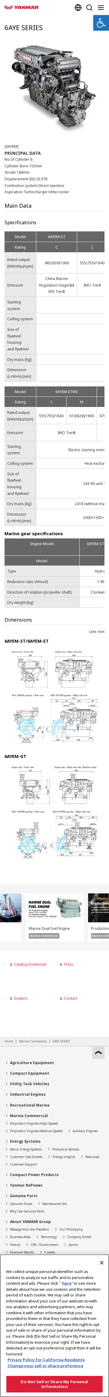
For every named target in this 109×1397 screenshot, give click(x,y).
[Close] (101, 1262)
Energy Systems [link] (25, 1141)
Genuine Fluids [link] (21, 1204)
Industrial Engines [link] (28, 1094)
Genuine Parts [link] (24, 1195)
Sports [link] (73, 1245)
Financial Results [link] (22, 1252)
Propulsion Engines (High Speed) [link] (34, 1123)
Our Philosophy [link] (71, 1229)
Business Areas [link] (20, 1237)
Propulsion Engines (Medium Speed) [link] (36, 1131)
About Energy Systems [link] (26, 1149)
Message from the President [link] (29, 1229)
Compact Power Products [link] (34, 1174)
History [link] (15, 1245)
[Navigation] (102, 7)
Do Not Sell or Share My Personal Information (54, 1384)
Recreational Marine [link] (30, 1105)
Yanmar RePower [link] (26, 1185)
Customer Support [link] (23, 1164)
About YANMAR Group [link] (30, 1221)
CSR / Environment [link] (44, 1245)
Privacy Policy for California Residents (46, 1359)
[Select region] (78, 7)
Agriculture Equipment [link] (32, 1062)
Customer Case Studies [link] (26, 1157)
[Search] (89, 7)
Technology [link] (49, 1237)
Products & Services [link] (65, 1149)
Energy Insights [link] (64, 1157)
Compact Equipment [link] (29, 1073)
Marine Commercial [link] (33, 1041)
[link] (101, 23)
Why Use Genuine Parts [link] (27, 1211)
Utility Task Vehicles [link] (29, 1083)
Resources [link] (92, 1157)
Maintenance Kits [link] (54, 1204)
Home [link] (9, 1041)
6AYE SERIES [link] (61, 1041)
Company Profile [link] (79, 1237)
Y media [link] (49, 1252)
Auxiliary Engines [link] (85, 1131)
